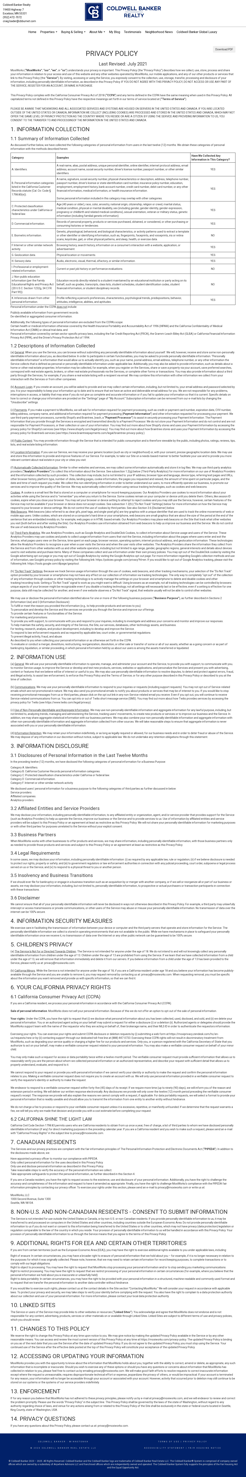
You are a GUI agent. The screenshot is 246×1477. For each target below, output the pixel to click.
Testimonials (132, 32)
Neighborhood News (159, 32)
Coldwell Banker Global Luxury (197, 32)
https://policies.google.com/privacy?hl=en (121, 559)
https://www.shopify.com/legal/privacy (83, 429)
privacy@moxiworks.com (59, 963)
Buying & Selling (73, 33)
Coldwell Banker (52, 1442)
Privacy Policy (195, 1442)
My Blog (114, 32)
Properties (49, 33)
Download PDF (224, 49)
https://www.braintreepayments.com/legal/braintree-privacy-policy (102, 433)
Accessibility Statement (164, 1448)
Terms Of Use (169, 1442)
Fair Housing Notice (204, 1448)
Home (32, 32)
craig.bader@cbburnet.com (19, 21)
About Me (97, 33)
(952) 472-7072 (12, 17)
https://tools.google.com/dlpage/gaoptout (53, 563)
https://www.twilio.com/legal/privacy (67, 702)
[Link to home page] (123, 12)
